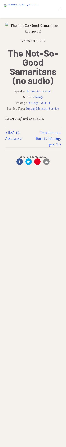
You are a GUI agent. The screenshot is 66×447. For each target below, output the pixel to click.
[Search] (52, 9)
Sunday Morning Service (42, 108)
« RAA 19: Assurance (13, 136)
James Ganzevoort (39, 91)
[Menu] (60, 8)
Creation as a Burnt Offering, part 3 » (48, 139)
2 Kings (38, 97)
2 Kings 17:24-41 (39, 103)
